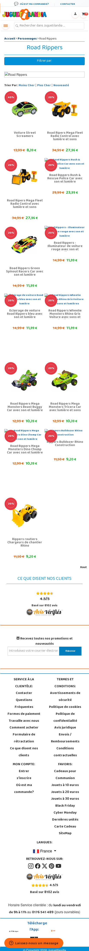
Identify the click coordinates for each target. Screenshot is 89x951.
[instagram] (31, 866)
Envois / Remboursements (65, 738)
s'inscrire (24, 778)
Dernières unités (65, 819)
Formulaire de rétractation (24, 738)
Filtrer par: (44, 61)
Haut (83, 567)
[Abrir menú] (5, 25)
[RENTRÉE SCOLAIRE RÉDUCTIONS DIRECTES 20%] (65, 109)
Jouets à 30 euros (65, 799)
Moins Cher (27, 85)
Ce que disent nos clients (24, 752)
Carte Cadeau (65, 826)
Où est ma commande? (24, 789)
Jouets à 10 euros (65, 785)
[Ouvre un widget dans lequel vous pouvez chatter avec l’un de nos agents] (33, 943)
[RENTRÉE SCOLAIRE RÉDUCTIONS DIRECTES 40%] (24, 109)
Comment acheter (24, 727)
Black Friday (65, 806)
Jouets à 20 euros (65, 792)
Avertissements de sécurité (65, 697)
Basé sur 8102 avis (44, 602)
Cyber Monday (65, 812)
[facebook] (38, 866)
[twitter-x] (44, 866)
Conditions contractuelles (65, 752)
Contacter (24, 693)
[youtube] (58, 866)
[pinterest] (51, 866)
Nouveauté (61, 85)
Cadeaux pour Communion (65, 775)
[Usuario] (75, 14)
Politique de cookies (65, 707)
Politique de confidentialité (65, 718)
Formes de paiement (24, 714)
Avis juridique (65, 727)
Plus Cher (44, 85)
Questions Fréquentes (24, 704)
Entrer (24, 771)
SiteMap (65, 833)
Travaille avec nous (24, 721)
